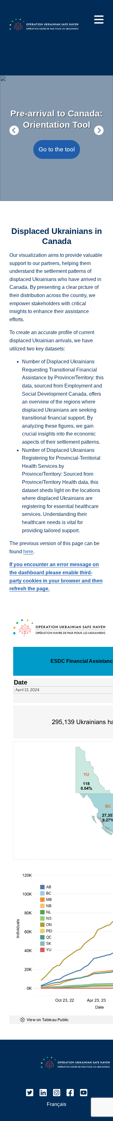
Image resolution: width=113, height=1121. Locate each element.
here (28, 551)
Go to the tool (57, 149)
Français (56, 1104)
